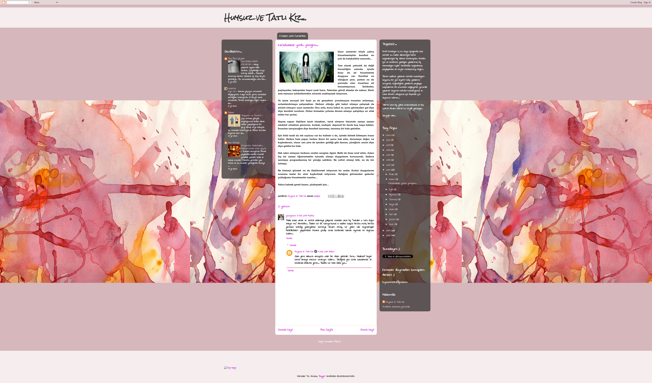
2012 (388, 235)
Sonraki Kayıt (285, 330)
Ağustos (393, 194)
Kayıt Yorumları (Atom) (330, 341)
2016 (388, 160)
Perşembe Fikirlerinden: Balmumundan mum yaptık (253, 147)
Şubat (392, 219)
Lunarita (232, 88)
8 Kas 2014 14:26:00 (305, 215)
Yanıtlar (293, 245)
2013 (388, 230)
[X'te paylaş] (336, 196)
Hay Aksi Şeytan (236, 58)
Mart (391, 214)
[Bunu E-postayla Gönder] (329, 196)
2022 (389, 135)
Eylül (391, 189)
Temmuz (393, 199)
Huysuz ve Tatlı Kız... (265, 17)
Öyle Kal (232, 91)
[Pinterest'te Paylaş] (342, 196)
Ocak (391, 224)
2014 (388, 170)
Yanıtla (289, 238)
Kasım (392, 179)
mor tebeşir (234, 142)
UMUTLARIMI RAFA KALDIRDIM (249, 63)
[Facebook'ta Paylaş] (339, 196)
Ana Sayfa (326, 330)
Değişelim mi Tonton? (251, 115)
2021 (388, 140)
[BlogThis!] (332, 196)
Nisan (392, 209)
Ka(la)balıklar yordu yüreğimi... (402, 183)
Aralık (392, 174)
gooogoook (291, 215)
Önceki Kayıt (367, 330)
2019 (388, 145)
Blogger (322, 376)
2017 (388, 155)
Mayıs (392, 204)
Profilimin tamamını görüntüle (396, 307)
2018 (388, 150)
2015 (388, 165)
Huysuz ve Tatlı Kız (304, 251)
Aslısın (231, 112)
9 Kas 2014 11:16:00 (326, 251)
